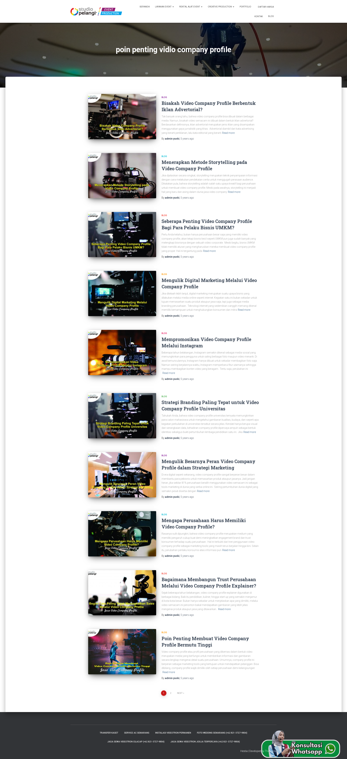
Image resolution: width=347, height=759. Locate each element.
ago (187, 138)
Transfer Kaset (109, 733)
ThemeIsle (271, 751)
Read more (228, 132)
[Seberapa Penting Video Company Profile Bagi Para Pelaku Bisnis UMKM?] (122, 234)
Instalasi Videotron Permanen (173, 733)
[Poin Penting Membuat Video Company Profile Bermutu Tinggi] (122, 651)
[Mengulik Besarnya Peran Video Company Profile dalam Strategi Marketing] (122, 474)
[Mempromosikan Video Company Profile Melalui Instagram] (122, 352)
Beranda (145, 6)
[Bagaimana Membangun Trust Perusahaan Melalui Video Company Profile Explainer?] (122, 592)
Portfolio (245, 6)
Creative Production (220, 6)
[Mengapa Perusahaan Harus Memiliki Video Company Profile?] (122, 533)
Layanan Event (163, 6)
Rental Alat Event (190, 6)
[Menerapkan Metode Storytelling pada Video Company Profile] (122, 175)
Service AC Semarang (136, 733)
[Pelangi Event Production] (96, 11)
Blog (271, 16)
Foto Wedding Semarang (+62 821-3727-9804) (222, 733)
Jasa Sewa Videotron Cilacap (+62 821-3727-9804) (135, 741)
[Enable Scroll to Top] (339, 751)
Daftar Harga (265, 7)
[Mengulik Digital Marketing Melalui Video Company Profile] (122, 293)
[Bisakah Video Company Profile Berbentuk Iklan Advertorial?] (122, 116)
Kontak (258, 16)
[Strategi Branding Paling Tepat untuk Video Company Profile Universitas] (122, 415)
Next (180, 693)
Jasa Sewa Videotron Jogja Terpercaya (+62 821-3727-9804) (205, 741)
